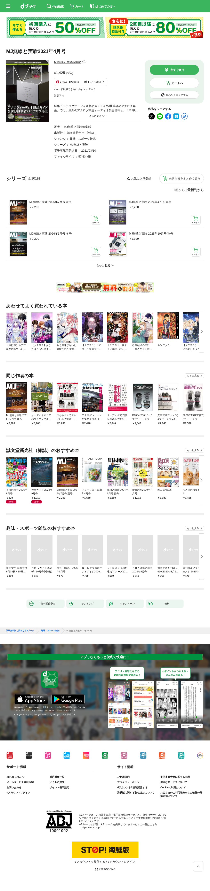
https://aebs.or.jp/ (91, 827)
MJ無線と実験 (79, 144)
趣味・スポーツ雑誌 (83, 138)
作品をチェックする (177, 94)
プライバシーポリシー (129, 782)
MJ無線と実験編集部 (67, 62)
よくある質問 (57, 782)
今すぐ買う (177, 69)
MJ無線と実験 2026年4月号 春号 (150, 202)
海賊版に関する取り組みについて (135, 792)
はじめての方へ (15, 776)
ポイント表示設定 (59, 787)
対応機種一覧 (57, 776)
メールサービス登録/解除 (20, 782)
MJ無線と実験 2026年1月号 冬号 (50, 233)
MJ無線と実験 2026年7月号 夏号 (50, 202)
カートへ (177, 83)
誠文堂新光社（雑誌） (81, 132)
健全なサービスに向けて (173, 782)
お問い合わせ (14, 787)
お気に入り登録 (141, 178)
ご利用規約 (123, 776)
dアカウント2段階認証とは (132, 787)
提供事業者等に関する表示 (175, 776)
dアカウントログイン (18, 792)
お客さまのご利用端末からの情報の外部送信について (181, 794)
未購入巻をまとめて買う (184, 178)
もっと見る (193, 375)
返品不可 (59, 95)
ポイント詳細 (92, 81)
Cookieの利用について (173, 787)
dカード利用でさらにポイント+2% (73, 89)
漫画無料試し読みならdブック (20, 631)
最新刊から (195, 190)
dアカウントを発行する (90, 861)
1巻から (179, 190)
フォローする (84, 62)
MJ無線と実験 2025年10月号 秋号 (151, 233)
